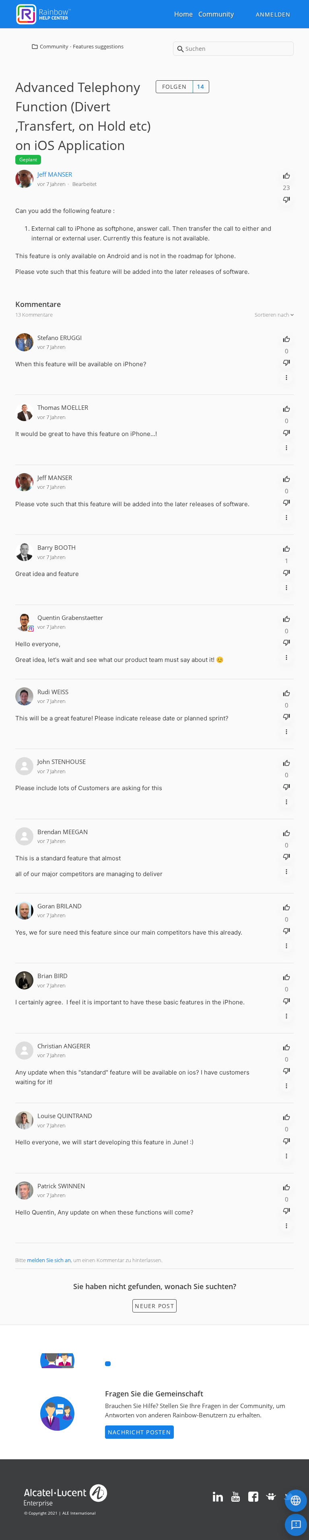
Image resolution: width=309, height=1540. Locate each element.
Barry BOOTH (56, 547)
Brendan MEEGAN (62, 832)
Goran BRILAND (59, 906)
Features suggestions (98, 46)
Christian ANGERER (63, 1046)
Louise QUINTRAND (64, 1116)
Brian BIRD (52, 976)
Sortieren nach (272, 314)
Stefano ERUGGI (59, 338)
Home (183, 14)
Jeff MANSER (54, 174)
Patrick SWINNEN (61, 1186)
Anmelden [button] (273, 14)
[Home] (43, 13)
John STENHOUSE (61, 761)
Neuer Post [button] (154, 1306)
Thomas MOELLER (62, 407)
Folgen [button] (174, 86)
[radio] (286, 175)
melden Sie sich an (49, 1260)
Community (216, 14)
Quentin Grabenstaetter (70, 617)
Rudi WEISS (52, 692)
